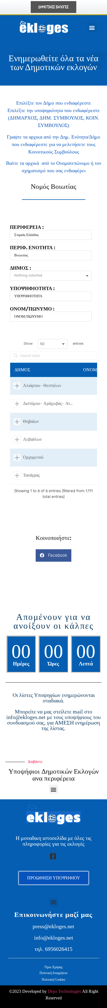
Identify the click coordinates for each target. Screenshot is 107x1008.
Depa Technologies (64, 991)
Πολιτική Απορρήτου (53, 973)
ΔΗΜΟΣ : (20, 268)
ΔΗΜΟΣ (22, 369)
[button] (92, 27)
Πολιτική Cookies (53, 980)
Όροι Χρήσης (54, 967)
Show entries (53, 343)
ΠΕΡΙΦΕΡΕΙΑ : (27, 227)
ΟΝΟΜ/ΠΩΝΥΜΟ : (32, 308)
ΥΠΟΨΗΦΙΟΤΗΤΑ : (32, 288)
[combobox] (52, 276)
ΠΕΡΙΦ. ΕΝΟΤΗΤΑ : (32, 247)
